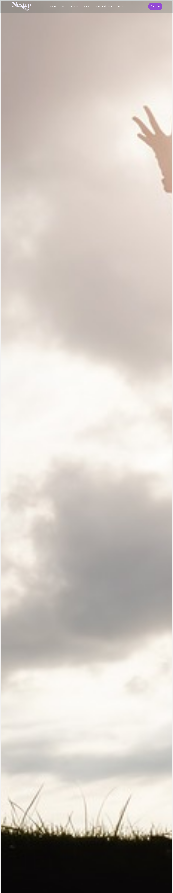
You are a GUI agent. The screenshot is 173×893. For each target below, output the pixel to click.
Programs (73, 6)
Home (53, 6)
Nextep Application (103, 6)
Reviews (86, 6)
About (62, 6)
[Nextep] (22, 6)
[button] (155, 6)
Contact (119, 6)
